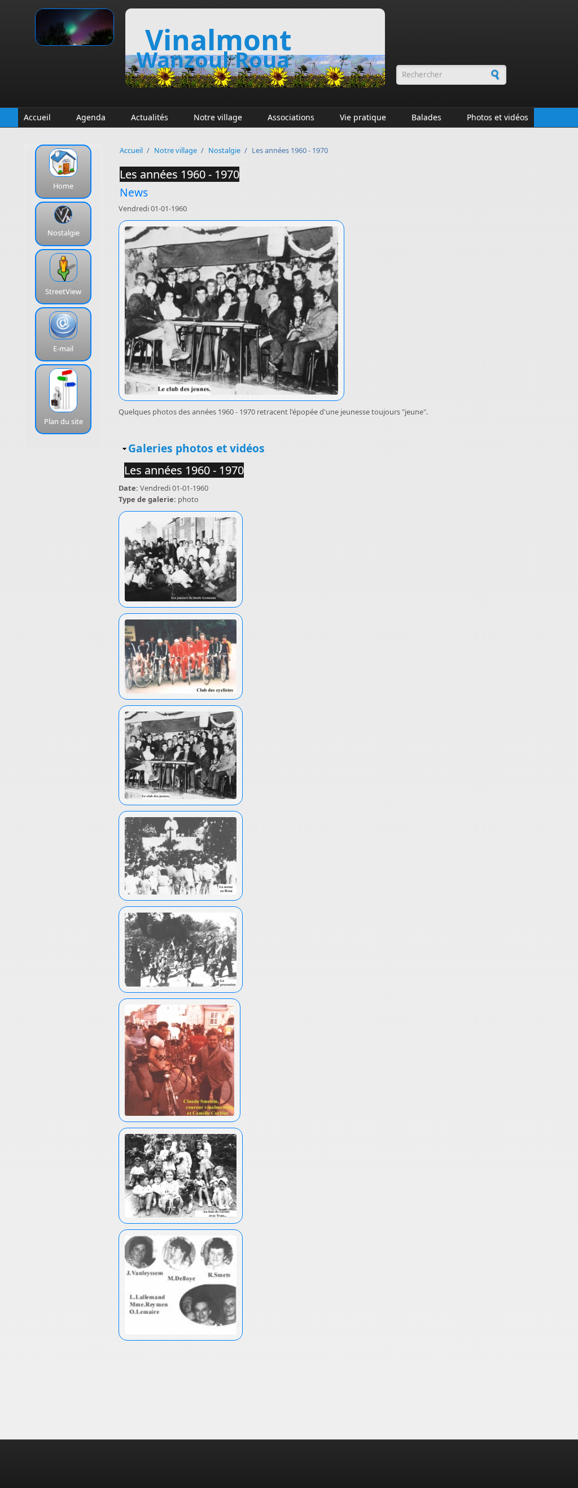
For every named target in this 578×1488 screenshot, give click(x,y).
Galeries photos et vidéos (196, 448)
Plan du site (63, 421)
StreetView (63, 291)
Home (63, 186)
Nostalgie (63, 233)
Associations (291, 117)
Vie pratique (363, 117)
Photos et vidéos (497, 117)
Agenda (91, 117)
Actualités (149, 117)
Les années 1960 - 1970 (179, 174)
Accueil (37, 117)
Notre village (218, 117)
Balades (426, 117)
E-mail (63, 348)
